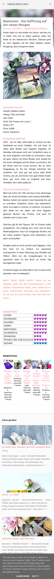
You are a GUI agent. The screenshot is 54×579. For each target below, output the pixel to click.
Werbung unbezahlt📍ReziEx (36, 28)
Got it (35, 576)
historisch (17, 28)
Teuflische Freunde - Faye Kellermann (18, 539)
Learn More (22, 576)
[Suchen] (50, 4)
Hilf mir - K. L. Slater (17, 373)
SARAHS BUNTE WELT (18, 4)
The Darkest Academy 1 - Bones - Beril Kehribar (36, 378)
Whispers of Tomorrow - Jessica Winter (27, 377)
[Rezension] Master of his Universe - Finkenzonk (46, 379)
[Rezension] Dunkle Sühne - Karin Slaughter (8, 378)
